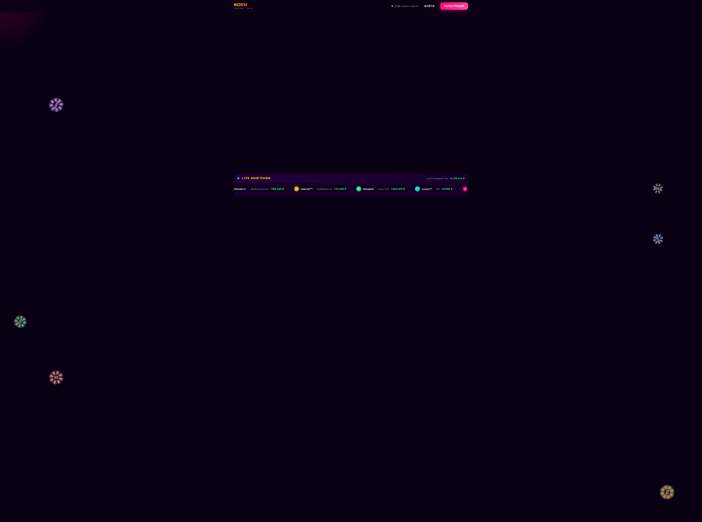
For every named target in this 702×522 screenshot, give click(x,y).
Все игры (457, 235)
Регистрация (454, 6)
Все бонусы (301, 152)
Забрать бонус (258, 152)
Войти (429, 6)
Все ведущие (454, 354)
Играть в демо (259, 489)
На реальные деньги (304, 489)
